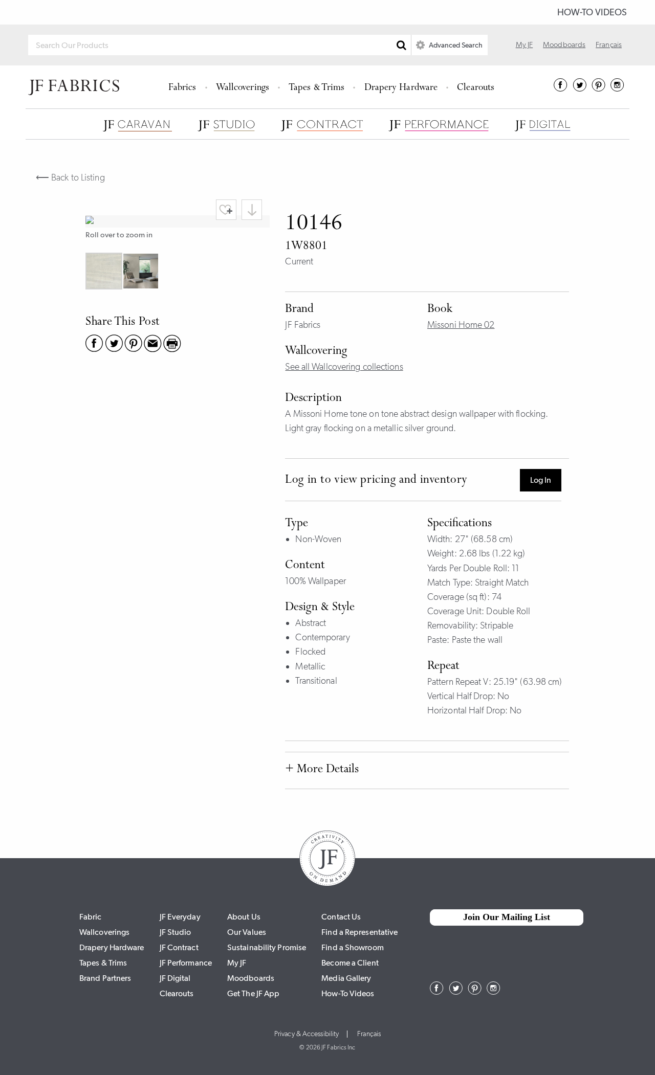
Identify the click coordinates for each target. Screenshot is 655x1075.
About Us (243, 917)
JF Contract (179, 947)
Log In (540, 480)
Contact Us (341, 917)
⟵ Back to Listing (70, 177)
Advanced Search (455, 45)
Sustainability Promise (266, 947)
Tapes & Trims (316, 88)
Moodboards (564, 44)
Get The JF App (253, 993)
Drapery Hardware (401, 88)
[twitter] (579, 88)
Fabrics (182, 88)
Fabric (90, 917)
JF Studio (175, 932)
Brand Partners (105, 978)
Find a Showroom (352, 947)
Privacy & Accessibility (306, 1034)
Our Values (246, 932)
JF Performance (186, 963)
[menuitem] (184, 87)
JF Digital (175, 978)
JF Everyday (180, 917)
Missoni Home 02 (461, 324)
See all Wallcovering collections (344, 366)
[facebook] (560, 88)
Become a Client (350, 963)
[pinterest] (598, 88)
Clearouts (475, 88)
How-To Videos (592, 12)
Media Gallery (346, 978)
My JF (524, 44)
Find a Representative (359, 932)
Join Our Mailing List (506, 917)
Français (609, 44)
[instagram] (617, 88)
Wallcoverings (242, 88)
